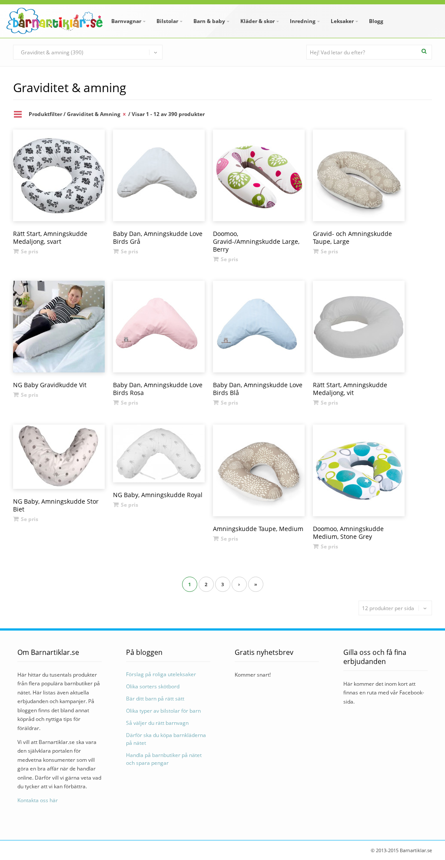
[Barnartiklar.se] (54, 20)
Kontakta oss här (37, 800)
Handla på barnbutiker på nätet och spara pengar (164, 759)
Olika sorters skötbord (152, 686)
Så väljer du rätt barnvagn (157, 723)
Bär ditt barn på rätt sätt (155, 698)
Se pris (29, 251)
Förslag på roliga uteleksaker (161, 674)
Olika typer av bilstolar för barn (163, 710)
